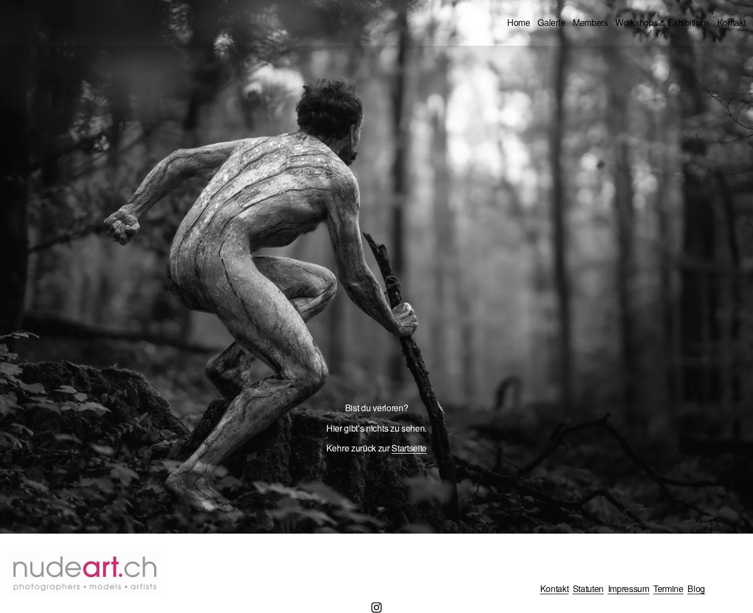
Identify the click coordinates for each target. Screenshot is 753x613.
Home (518, 22)
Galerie (551, 22)
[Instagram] (376, 607)
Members (590, 22)
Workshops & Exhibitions (662, 22)
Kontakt (731, 22)
